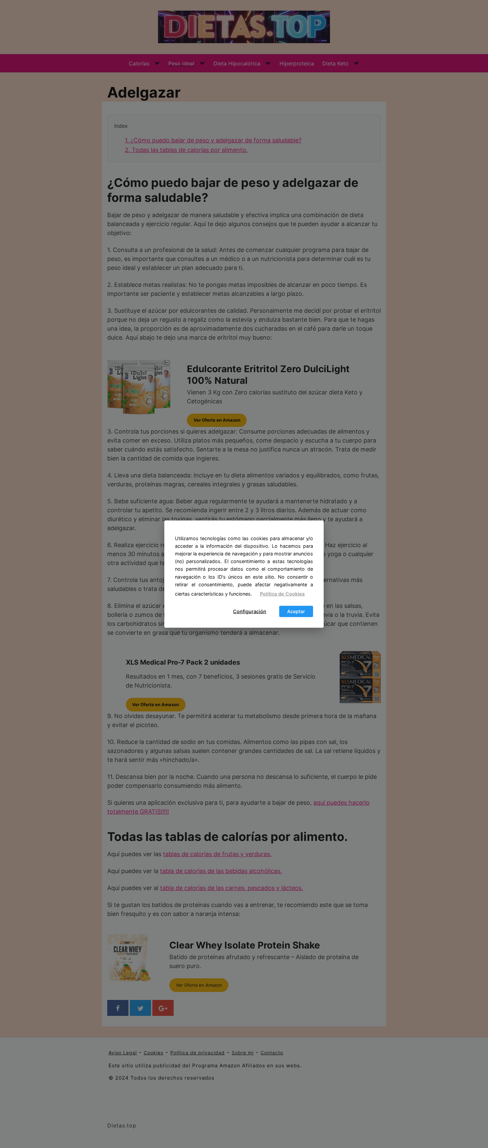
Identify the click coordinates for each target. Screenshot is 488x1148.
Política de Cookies (282, 594)
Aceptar (296, 611)
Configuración (249, 611)
